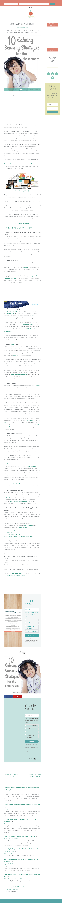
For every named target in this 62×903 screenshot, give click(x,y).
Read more (31, 95)
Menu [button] (32, 7)
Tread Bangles (8, 331)
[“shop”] (52, 26)
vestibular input (31, 466)
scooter (26, 486)
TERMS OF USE (38, 901)
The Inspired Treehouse (31, 14)
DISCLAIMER (32, 901)
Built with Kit (32, 759)
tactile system (10, 265)
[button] (32, 622)
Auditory (13, 344)
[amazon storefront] (52, 51)
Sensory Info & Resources (18, 766)
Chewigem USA (27, 324)
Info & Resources (11, 766)
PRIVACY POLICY (27, 901)
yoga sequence (9, 497)
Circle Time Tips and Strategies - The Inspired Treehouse (19, 836)
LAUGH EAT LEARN (52, 901)
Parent (29, 620)
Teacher (29, 623)
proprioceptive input (23, 435)
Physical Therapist (32, 631)
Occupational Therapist (30, 627)
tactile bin (25, 267)
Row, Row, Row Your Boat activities (23, 483)
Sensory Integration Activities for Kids (14, 887)
